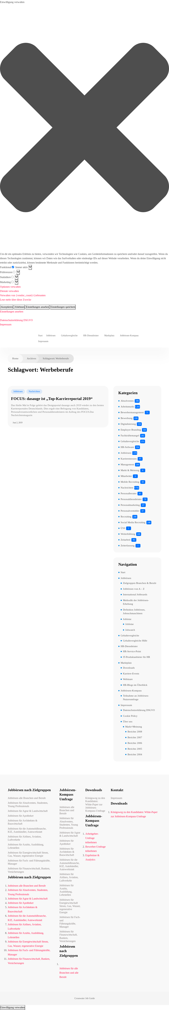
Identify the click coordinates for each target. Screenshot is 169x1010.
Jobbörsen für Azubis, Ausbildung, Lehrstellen (26, 846)
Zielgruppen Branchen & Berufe (139, 583)
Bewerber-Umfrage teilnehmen (95, 848)
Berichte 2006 (135, 743)
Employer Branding (131, 429)
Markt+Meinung (133, 726)
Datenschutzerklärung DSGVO (16, 320)
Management (127, 464)
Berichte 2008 (135, 731)
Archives (31, 358)
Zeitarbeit (125, 539)
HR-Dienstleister (91, 335)
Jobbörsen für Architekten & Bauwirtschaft (22, 822)
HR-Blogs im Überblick (135, 685)
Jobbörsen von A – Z (133, 589)
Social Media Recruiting (133, 522)
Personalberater (128, 493)
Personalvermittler (130, 510)
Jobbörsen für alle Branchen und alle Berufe (68, 972)
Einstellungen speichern (63, 307)
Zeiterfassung (128, 545)
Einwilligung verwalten (12, 1007)
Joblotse (127, 619)
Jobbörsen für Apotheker (21, 815)
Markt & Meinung (130, 470)
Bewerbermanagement (132, 412)
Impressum (5, 324)
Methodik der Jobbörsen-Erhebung (136, 602)
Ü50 (123, 528)
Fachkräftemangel (130, 435)
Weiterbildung (128, 534)
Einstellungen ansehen (37, 307)
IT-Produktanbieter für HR (136, 657)
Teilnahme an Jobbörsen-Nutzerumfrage (136, 697)
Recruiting (126, 516)
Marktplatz (109, 335)
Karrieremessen (129, 458)
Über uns (127, 721)
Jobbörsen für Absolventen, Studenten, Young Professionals (28, 804)
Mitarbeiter (126, 476)
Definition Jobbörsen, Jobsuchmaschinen (134, 611)
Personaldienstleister (131, 499)
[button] (84, 128)
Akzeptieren (6, 307)
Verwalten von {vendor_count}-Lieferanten (23, 295)
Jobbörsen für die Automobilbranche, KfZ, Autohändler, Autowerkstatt (27, 830)
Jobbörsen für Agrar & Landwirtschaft (28, 811)
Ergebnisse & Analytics (92, 857)
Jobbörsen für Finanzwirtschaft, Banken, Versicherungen (29, 870)
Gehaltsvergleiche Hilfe (135, 640)
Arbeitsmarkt (127, 406)
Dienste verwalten (9, 291)
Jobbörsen (50, 335)
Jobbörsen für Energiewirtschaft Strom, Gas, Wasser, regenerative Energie (28, 854)
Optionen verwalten (10, 286)
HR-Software (127, 447)
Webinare (128, 679)
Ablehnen (19, 307)
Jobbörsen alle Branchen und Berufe (27, 798)
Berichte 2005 (135, 748)
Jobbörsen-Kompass (129, 335)
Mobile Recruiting (130, 482)
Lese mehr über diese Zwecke (15, 299)
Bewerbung (127, 418)
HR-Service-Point (132, 651)
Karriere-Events (131, 673)
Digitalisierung (128, 424)
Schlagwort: (56, 358)
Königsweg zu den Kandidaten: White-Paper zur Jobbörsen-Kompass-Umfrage (95, 804)
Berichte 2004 (135, 754)
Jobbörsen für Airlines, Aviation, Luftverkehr (24, 838)
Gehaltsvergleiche (69, 335)
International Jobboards (135, 594)
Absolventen (127, 400)
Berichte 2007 (135, 737)
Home (15, 358)
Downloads (129, 667)
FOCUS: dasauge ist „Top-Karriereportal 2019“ (52, 398)
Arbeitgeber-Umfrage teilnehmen (92, 838)
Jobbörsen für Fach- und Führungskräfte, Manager (29, 862)
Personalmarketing (130, 505)
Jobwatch (130, 630)
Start (40, 335)
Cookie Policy (130, 716)
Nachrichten (34, 391)
